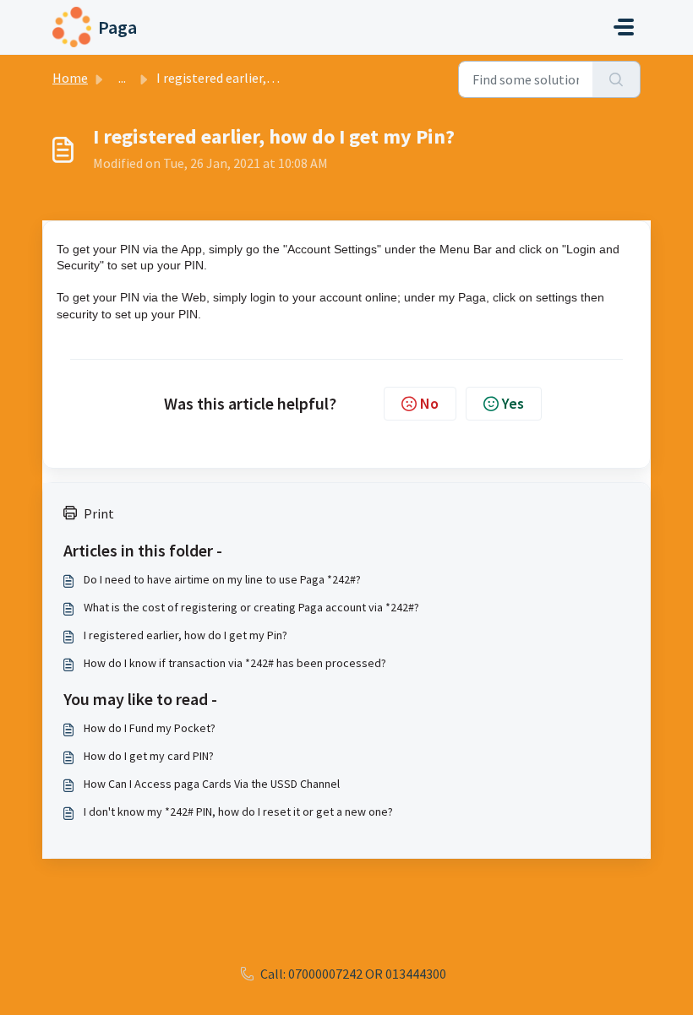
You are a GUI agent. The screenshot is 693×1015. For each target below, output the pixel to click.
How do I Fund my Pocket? (150, 727)
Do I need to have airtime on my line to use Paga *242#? (222, 579)
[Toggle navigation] (624, 27)
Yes (513, 403)
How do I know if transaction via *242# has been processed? (235, 662)
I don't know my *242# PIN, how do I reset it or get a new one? (238, 811)
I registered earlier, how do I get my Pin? (185, 635)
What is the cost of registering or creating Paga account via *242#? (251, 607)
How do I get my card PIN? (149, 755)
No (429, 403)
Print (99, 513)
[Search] (616, 79)
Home (70, 77)
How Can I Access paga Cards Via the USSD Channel (212, 783)
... (122, 77)
